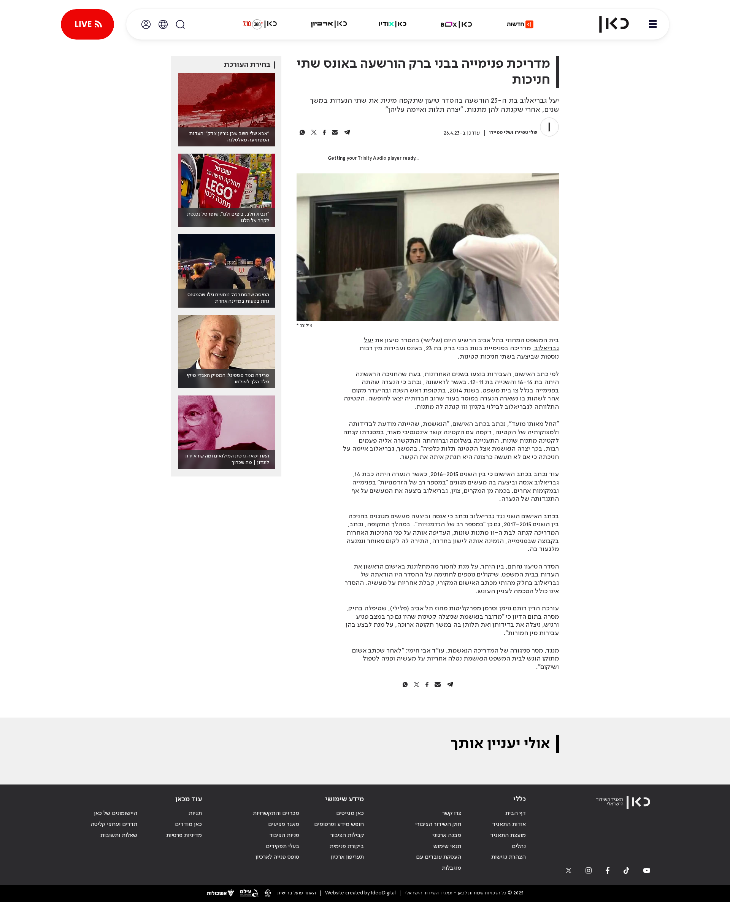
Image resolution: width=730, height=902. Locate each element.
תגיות (195, 813)
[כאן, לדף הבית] (607, 24)
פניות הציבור (284, 835)
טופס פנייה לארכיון (277, 857)
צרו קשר (451, 813)
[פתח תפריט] (653, 24)
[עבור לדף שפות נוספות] (163, 24)
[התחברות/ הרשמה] (146, 24)
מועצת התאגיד (508, 835)
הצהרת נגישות (508, 857)
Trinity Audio (372, 158)
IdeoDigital (383, 893)
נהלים (519, 846)
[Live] (87, 24)
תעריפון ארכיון (347, 857)
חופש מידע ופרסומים (339, 824)
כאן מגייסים (350, 813)
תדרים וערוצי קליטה (113, 824)
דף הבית (515, 813)
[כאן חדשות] (520, 24)
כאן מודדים (188, 824)
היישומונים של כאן (115, 813)
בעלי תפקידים (282, 846)
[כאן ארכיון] (329, 24)
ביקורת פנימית (347, 846)
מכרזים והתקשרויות (276, 813)
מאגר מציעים (283, 824)
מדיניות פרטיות (184, 835)
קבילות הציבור (347, 835)
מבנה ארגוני (446, 835)
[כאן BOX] (457, 24)
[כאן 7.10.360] (260, 24)
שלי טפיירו (526, 132)
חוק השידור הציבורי (438, 824)
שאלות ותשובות (118, 835)
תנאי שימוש (447, 846)
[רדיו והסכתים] (393, 24)
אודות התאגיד (509, 824)
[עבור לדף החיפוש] (180, 24)
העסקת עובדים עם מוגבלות (438, 862)
